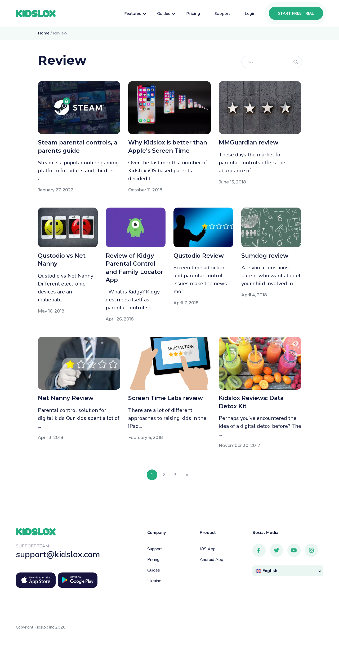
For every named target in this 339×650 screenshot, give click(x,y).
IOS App (208, 549)
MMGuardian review (248, 142)
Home (44, 33)
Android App (211, 560)
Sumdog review (264, 255)
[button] (287, 570)
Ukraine (154, 581)
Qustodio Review (198, 255)
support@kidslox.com (58, 554)
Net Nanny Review (65, 397)
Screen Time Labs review (165, 397)
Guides (153, 570)
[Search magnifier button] (296, 62)
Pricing (153, 560)
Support (154, 549)
